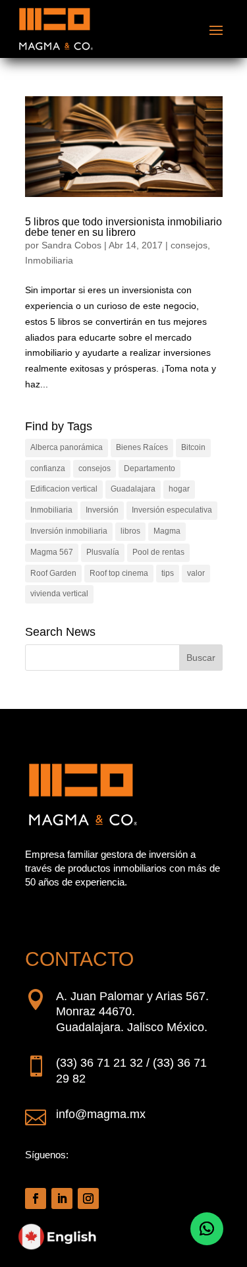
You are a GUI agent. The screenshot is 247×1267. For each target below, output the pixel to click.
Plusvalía (102, 552)
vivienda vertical (59, 593)
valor (196, 573)
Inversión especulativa (172, 510)
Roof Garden (53, 573)
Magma (166, 531)
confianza (47, 468)
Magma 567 (51, 552)
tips (167, 573)
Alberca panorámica (66, 447)
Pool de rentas (158, 552)
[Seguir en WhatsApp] (206, 1228)
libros (130, 531)
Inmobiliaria (49, 260)
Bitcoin (193, 447)
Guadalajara (133, 488)
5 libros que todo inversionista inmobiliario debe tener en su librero (123, 227)
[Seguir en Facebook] (35, 1198)
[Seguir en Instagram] (88, 1198)
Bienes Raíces (142, 447)
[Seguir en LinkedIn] (61, 1198)
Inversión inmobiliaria (68, 531)
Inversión (102, 510)
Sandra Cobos (71, 245)
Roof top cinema (119, 573)
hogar (179, 488)
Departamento (149, 468)
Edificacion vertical (63, 488)
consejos (189, 245)
